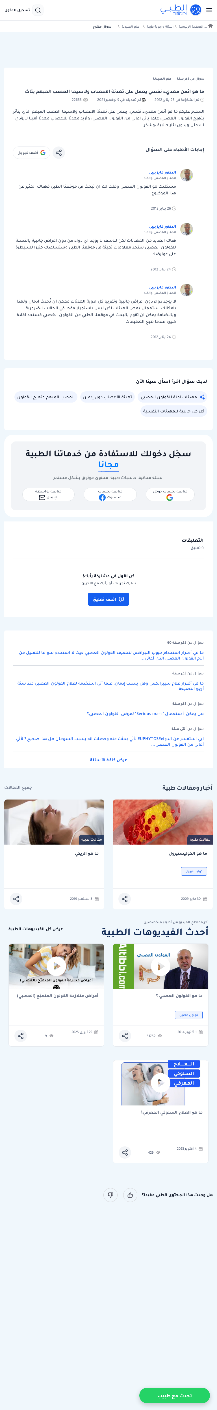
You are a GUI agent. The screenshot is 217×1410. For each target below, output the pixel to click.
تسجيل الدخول (17, 10)
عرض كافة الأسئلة (108, 759)
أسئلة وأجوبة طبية (160, 26)
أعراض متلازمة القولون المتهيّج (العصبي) (57, 996)
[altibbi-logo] (181, 10)
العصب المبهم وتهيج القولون (46, 397)
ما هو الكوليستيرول (188, 853)
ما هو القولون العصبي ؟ (179, 996)
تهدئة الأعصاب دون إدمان (107, 397)
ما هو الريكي (87, 853)
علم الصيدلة (130, 26)
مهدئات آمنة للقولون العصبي (169, 397)
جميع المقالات (18, 787)
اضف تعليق (104, 599)
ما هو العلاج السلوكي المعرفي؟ (172, 1113)
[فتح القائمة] (207, 10)
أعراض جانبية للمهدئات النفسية (173, 411)
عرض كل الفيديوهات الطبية (35, 929)
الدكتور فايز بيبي (162, 172)
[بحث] (38, 10)
